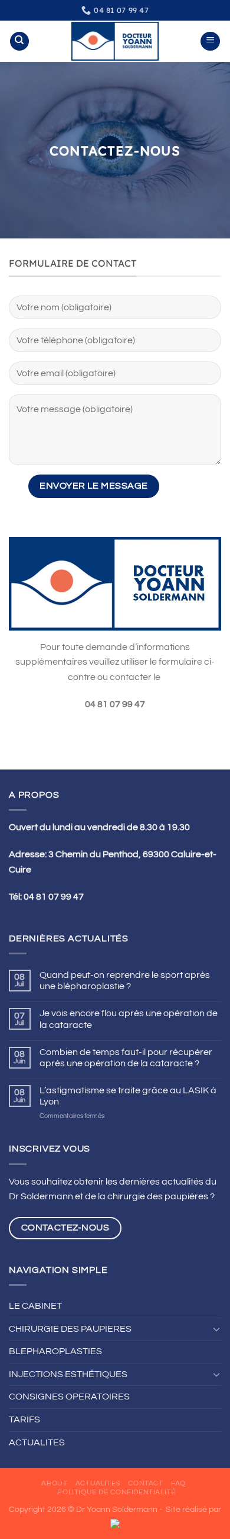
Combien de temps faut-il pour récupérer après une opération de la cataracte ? (126, 1057)
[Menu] (210, 41)
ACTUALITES (37, 1442)
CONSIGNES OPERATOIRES (69, 1396)
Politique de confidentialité (116, 1492)
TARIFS (24, 1419)
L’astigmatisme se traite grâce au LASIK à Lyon (128, 1096)
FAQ (178, 1483)
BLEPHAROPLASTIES (55, 1351)
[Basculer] (216, 1329)
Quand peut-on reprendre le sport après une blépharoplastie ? (125, 980)
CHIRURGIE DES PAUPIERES (70, 1329)
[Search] (19, 41)
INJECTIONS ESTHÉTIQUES (68, 1374)
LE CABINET (35, 1306)
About (54, 1483)
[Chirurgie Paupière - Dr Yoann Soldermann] (115, 41)
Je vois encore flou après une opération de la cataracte (129, 1019)
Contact (145, 1483)
